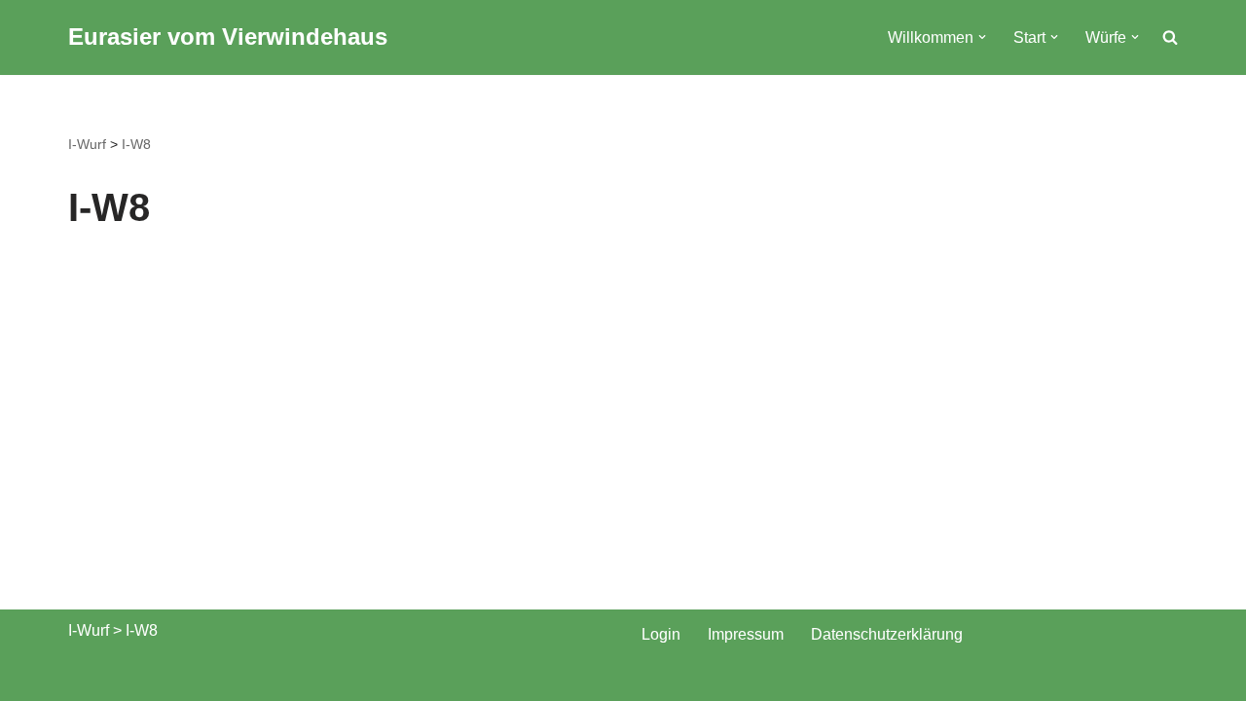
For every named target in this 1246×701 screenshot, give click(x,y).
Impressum (746, 634)
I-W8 (136, 144)
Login (660, 634)
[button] (982, 37)
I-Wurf (87, 144)
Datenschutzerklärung (887, 634)
